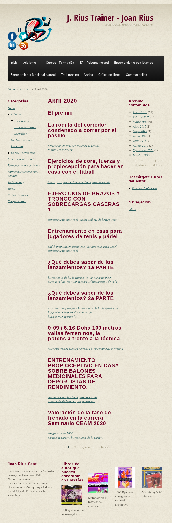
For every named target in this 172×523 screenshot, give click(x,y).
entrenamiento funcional (63, 220)
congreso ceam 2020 (60, 433)
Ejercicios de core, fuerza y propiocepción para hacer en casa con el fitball (86, 166)
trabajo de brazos (99, 220)
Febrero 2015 (141, 117)
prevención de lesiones (62, 146)
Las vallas (20, 134)
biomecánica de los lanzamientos (68, 277)
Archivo (25, 89)
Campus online (136, 74)
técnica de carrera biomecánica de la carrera (75, 437)
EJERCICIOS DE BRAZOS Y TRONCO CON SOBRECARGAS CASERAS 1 (84, 201)
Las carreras (22, 121)
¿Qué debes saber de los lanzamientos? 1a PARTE (81, 264)
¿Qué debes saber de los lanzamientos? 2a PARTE (81, 295)
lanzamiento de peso (60, 312)
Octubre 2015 (141, 155)
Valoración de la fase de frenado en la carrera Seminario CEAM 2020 (79, 418)
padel (51, 246)
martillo (72, 281)
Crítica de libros (109, 74)
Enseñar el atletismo (144, 188)
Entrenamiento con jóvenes (133, 62)
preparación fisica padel (102, 246)
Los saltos (17, 146)
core (59, 182)
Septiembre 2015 (143, 150)
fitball (51, 182)
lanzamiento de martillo (62, 316)
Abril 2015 (139, 126)
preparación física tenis (70, 246)
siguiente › (87, 447)
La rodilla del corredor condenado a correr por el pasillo (82, 130)
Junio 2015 (140, 136)
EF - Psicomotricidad (94, 62)
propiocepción (101, 182)
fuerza (83, 220)
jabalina (87, 312)
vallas (64, 349)
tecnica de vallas (79, 349)
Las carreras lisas (25, 127)
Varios (88, 74)
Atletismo (29, 62)
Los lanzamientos (21, 140)
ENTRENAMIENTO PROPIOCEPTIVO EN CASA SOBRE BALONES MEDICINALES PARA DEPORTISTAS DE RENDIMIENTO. (83, 373)
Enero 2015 (140, 112)
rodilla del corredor (60, 150)
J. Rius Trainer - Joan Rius (110, 17)
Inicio (14, 62)
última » (104, 447)
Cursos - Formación (60, 62)
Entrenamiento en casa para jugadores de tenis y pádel (85, 233)
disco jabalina (57, 281)
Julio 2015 (139, 141)
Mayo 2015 (140, 131)
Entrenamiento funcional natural (33, 74)
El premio (60, 113)
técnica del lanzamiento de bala (97, 281)
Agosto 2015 (140, 145)
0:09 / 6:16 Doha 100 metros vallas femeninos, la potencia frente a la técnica (85, 333)
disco (77, 312)
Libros (132, 209)
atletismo (53, 308)
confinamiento (86, 401)
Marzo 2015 (140, 122)
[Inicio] (36, 29)
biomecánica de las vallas (107, 349)
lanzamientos (68, 308)
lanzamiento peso (100, 277)
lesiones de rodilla (88, 146)
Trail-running (70, 74)
